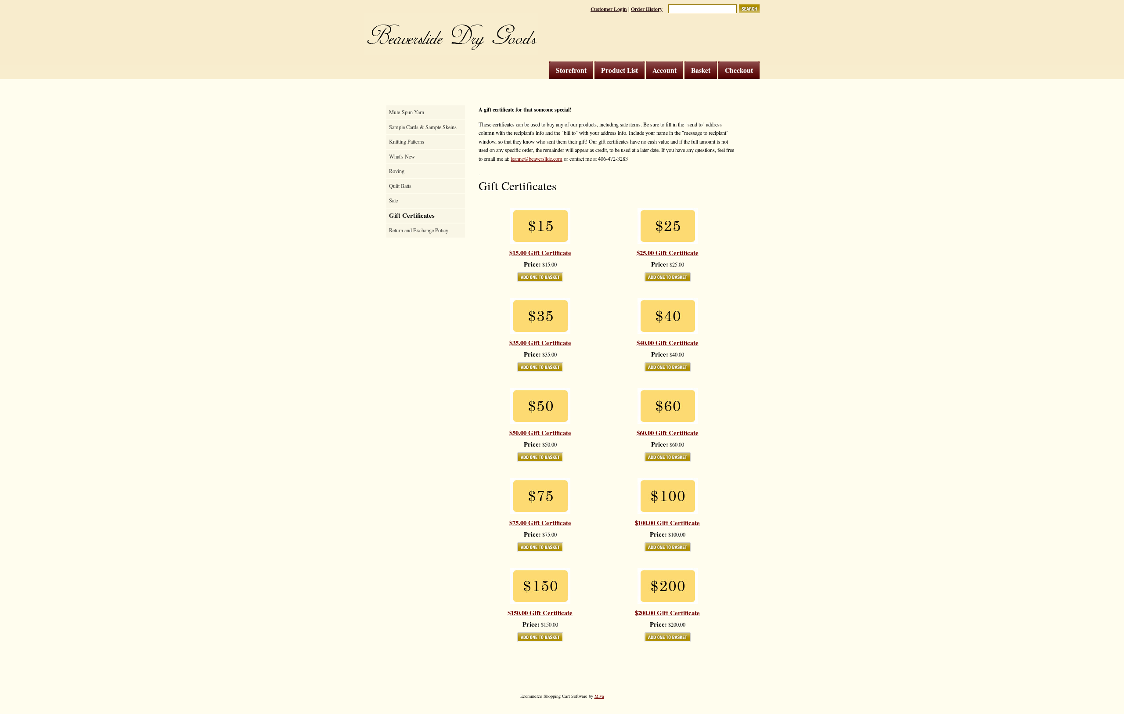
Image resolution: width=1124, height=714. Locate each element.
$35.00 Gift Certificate (540, 343)
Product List (619, 70)
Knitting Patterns (406, 141)
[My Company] (451, 34)
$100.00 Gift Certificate (667, 523)
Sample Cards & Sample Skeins (423, 126)
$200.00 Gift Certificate (667, 613)
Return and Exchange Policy (418, 230)
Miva (599, 696)
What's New (402, 156)
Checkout (739, 70)
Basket (700, 70)
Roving (396, 170)
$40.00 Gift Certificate (668, 343)
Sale (393, 200)
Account (664, 70)
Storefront (571, 70)
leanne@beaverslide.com (536, 158)
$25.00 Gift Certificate (668, 253)
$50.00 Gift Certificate (540, 433)
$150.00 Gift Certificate (540, 613)
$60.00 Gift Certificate (668, 433)
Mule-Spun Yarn (406, 111)
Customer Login (609, 9)
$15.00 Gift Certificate (540, 253)
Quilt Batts (400, 185)
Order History (647, 9)
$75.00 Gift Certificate (540, 523)
